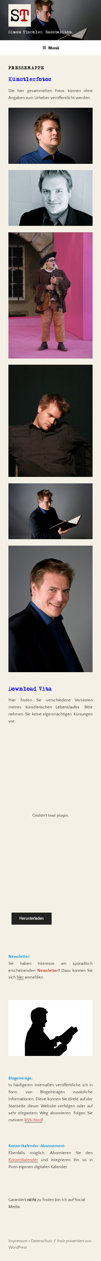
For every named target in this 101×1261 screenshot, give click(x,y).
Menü (53, 47)
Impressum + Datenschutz (30, 1241)
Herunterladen (31, 918)
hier (20, 977)
